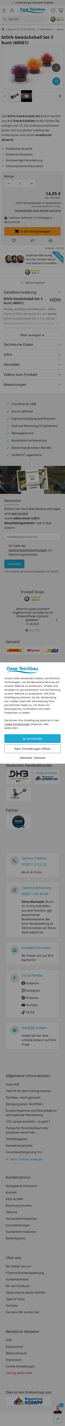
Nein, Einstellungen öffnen (32, 749)
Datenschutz (26, 757)
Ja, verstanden (32, 739)
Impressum (39, 757)
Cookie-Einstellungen (17, 724)
